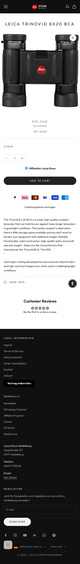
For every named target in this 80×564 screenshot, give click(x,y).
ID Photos (9, 428)
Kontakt (8, 369)
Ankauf (8, 375)
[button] (72, 283)
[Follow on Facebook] (5, 535)
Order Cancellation (15, 363)
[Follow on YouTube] (25, 535)
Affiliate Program (14, 415)
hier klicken (10, 477)
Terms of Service (13, 351)
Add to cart (40, 180)
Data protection (13, 357)
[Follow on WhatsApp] (44, 535)
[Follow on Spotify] (54, 535)
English (56, 546)
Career (8, 421)
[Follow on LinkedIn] (34, 535)
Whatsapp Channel (15, 409)
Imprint (8, 345)
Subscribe (17, 521)
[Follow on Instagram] (15, 535)
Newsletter (10, 403)
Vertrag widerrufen (19, 383)
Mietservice (10, 434)
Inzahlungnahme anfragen (40, 207)
